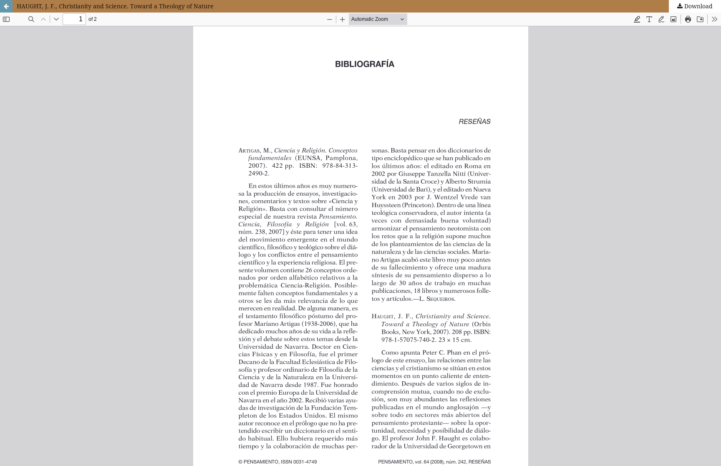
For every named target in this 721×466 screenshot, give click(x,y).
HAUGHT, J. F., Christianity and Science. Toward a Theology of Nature (115, 6)
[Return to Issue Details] (6, 6)
